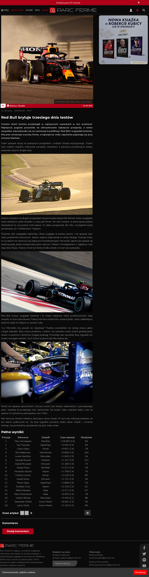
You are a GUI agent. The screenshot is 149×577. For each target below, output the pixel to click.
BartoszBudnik (17, 105)
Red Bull (8, 111)
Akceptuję (140, 572)
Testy (29, 111)
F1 (3, 105)
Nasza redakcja (62, 563)
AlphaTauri (19, 111)
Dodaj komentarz (18, 531)
